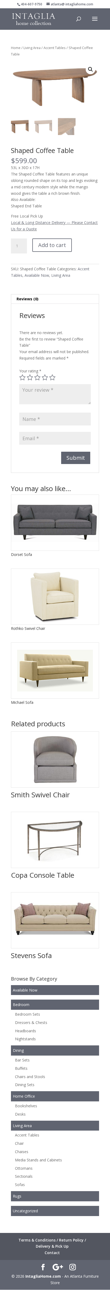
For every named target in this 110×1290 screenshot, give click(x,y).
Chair (19, 1143)
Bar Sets (22, 1060)
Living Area (32, 47)
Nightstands (25, 1038)
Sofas (20, 1184)
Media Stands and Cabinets (38, 1159)
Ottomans (24, 1168)
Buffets (21, 1068)
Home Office (24, 1096)
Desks (20, 1114)
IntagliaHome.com (43, 1276)
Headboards (25, 1030)
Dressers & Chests (31, 1022)
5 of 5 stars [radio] (52, 377)
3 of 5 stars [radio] (37, 377)
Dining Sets (24, 1084)
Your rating (30, 370)
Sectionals (24, 1176)
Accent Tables (55, 47)
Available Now (37, 275)
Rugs (17, 1196)
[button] (90, 69)
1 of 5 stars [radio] (22, 377)
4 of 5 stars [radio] (45, 377)
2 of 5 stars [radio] (30, 377)
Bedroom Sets (27, 1014)
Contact (52, 1252)
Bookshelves (26, 1105)
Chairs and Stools (30, 1076)
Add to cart (52, 245)
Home (16, 47)
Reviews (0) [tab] (27, 298)
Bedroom (21, 1004)
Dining (18, 1050)
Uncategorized (25, 1210)
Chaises (21, 1151)
